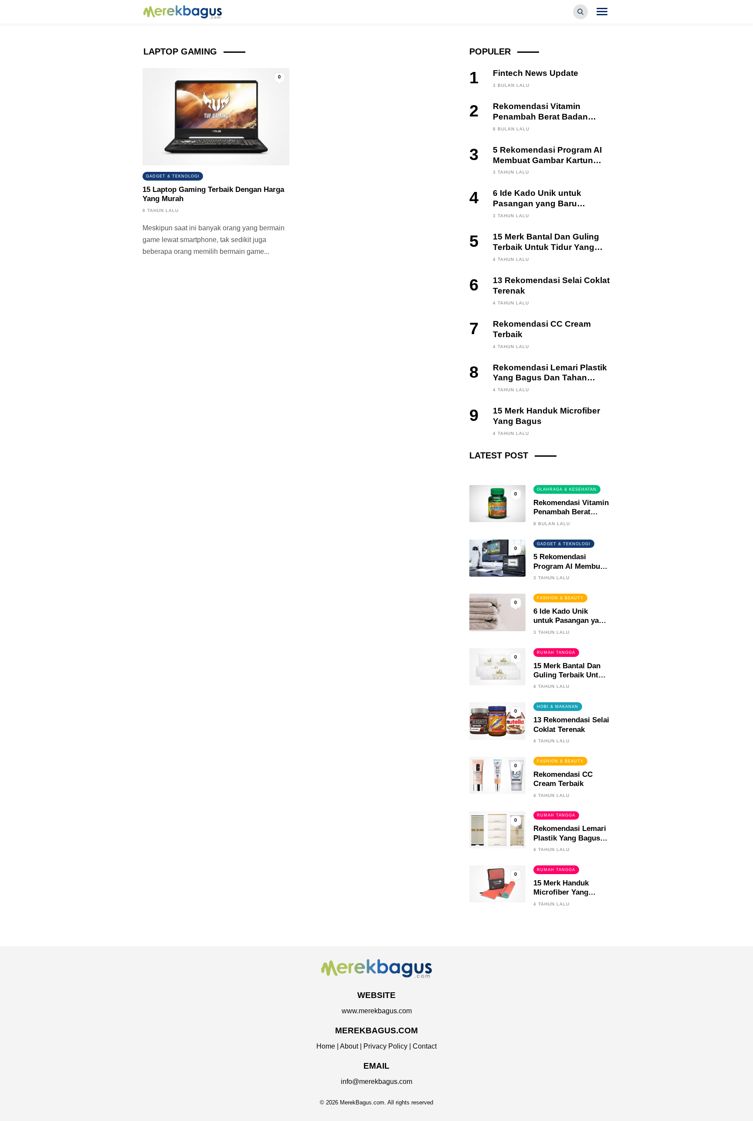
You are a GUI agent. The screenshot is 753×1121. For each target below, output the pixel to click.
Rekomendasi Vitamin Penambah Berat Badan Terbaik (540, 117)
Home (325, 1046)
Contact (425, 1046)
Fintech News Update (535, 73)
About (349, 1046)
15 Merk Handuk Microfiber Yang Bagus (561, 892)
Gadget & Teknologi (173, 176)
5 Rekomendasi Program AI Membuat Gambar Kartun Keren (547, 160)
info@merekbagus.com (376, 1081)
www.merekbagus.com (377, 1011)
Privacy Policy (385, 1046)
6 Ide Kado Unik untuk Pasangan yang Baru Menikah (537, 203)
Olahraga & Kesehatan (567, 489)
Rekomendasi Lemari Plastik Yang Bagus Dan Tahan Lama (550, 378)
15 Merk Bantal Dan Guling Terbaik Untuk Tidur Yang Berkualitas (546, 247)
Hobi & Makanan (557, 706)
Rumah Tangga (556, 652)
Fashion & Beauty (560, 598)
